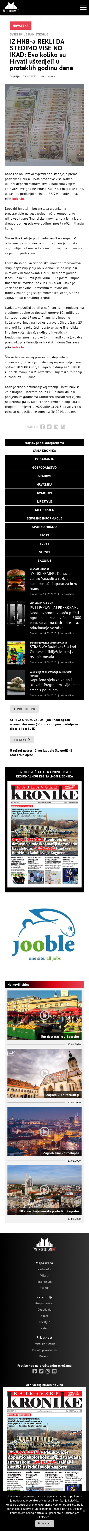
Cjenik (44, 1288)
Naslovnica (44, 1269)
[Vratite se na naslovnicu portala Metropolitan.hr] (10, 7)
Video (44, 1328)
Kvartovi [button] (44, 493)
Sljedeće (19, 740)
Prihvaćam (44, 1523)
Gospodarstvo (44, 1303)
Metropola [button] (44, 510)
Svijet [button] (44, 544)
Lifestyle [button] (44, 501)
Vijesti (44, 1275)
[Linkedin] (56, 426)
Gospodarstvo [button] (44, 467)
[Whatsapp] (63, 426)
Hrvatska (21, 26)
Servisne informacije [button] (44, 518)
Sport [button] (44, 535)
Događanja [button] (44, 459)
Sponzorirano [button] (44, 527)
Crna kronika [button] (44, 450)
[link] (34, 1371)
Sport (44, 1316)
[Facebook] (42, 426)
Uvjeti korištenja (44, 1344)
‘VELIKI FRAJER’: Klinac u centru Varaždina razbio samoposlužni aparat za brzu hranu (53, 581)
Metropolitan (48, 76)
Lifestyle (44, 1322)
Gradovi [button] (44, 476)
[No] (84, 1511)
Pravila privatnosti (44, 1350)
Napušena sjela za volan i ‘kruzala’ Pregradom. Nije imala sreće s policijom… (55, 684)
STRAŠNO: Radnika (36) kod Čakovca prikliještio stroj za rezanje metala (53, 651)
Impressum (44, 1282)
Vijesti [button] (44, 552)
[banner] (16, 579)
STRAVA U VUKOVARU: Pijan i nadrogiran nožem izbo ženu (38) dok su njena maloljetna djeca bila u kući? (44, 724)
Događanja (44, 1309)
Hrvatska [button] (44, 484)
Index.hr (18, 198)
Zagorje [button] (44, 560)
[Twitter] (49, 426)
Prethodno (26, 709)
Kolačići (44, 1356)
